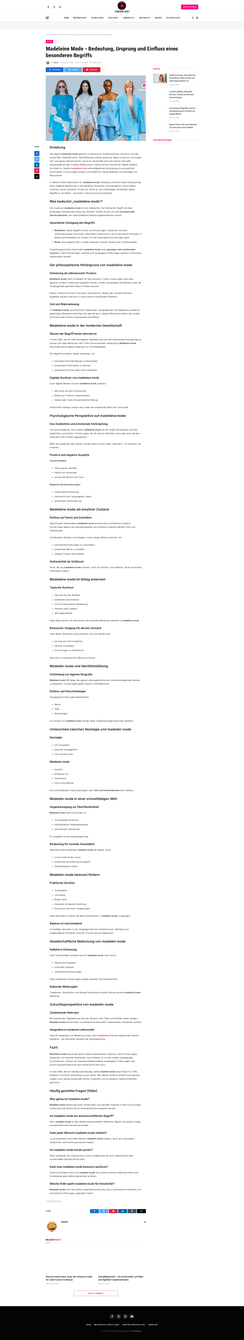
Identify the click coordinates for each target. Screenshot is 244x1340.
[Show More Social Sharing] (103, 69)
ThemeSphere (136, 1331)
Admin (56, 62)
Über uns (153, 1325)
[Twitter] (36, 159)
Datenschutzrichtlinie (106, 1325)
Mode (49, 41)
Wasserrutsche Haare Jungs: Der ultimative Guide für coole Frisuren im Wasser (69, 1278)
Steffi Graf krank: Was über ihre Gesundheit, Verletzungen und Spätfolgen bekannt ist (182, 78)
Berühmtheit (80, 18)
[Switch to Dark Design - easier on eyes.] (192, 18)
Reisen (158, 18)
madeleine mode (106, 1035)
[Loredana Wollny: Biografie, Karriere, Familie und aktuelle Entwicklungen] (160, 95)
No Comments (83, 62)
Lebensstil (129, 18)
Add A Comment (96, 1293)
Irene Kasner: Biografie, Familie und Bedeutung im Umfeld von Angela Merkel (182, 111)
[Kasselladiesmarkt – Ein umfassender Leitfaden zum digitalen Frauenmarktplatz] (122, 1259)
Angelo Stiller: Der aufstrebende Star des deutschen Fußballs (182, 126)
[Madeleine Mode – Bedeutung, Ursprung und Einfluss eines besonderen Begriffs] (96, 108)
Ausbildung (97, 18)
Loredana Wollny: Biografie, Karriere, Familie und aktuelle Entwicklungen (181, 94)
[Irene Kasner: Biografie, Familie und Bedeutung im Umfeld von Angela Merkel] (160, 111)
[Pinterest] (36, 170)
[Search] (197, 18)
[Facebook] (36, 153)
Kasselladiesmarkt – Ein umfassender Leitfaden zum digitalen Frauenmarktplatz (120, 1278)
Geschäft (113, 18)
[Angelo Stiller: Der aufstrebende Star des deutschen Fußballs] (160, 128)
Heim (66, 18)
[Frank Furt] (122, 7)
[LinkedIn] (36, 164)
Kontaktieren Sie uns (133, 1325)
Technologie (173, 18)
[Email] (36, 176)
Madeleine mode (54, 1201)
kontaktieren (189, 7)
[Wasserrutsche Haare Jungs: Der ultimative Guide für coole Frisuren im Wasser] (70, 1259)
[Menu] (47, 18)
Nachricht (144, 18)
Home (48, 34)
